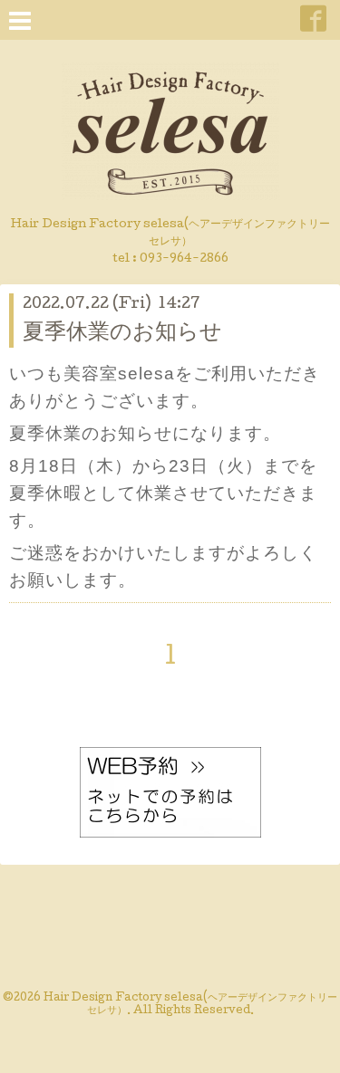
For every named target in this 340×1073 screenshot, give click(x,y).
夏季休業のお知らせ (122, 333)
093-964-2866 (184, 259)
